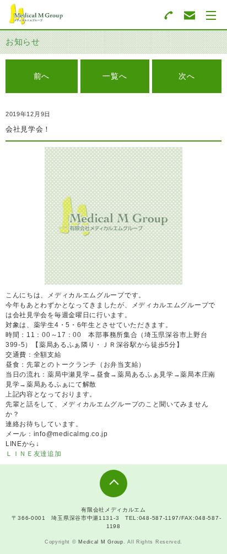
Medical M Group (100, 542)
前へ (42, 76)
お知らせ (23, 41)
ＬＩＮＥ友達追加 (34, 454)
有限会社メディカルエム (113, 510)
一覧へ (114, 76)
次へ (186, 76)
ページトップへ (113, 483)
